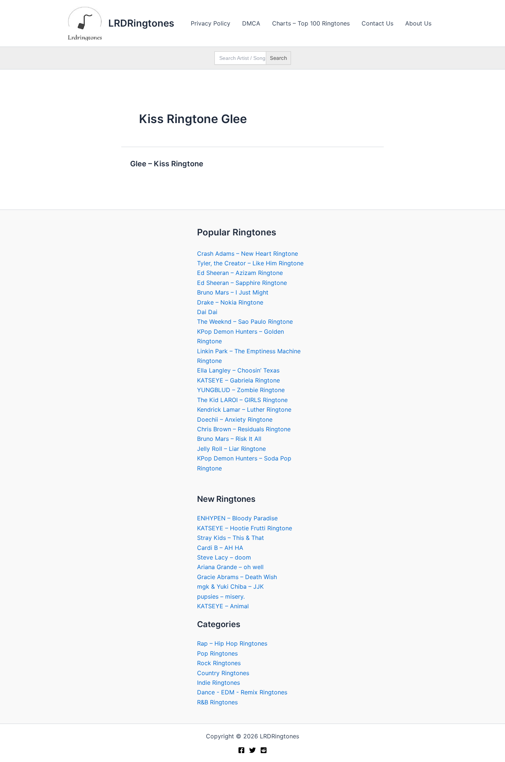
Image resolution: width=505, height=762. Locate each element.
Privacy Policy (210, 23)
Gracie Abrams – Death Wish (237, 577)
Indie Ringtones (218, 682)
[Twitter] (252, 750)
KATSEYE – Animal (223, 606)
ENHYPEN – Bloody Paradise (237, 518)
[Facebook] (241, 750)
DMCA (251, 23)
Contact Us (377, 23)
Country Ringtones (223, 673)
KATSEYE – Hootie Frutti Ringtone (244, 528)
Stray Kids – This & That (230, 537)
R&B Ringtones (217, 702)
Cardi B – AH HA (220, 547)
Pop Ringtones (217, 653)
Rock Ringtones (219, 663)
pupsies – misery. (221, 596)
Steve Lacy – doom (224, 557)
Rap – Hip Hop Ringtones (232, 643)
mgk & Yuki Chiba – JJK (230, 586)
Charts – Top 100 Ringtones (311, 23)
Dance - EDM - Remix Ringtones (242, 692)
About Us (418, 23)
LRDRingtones (141, 23)
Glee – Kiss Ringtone (166, 163)
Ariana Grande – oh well (230, 567)
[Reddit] (263, 750)
